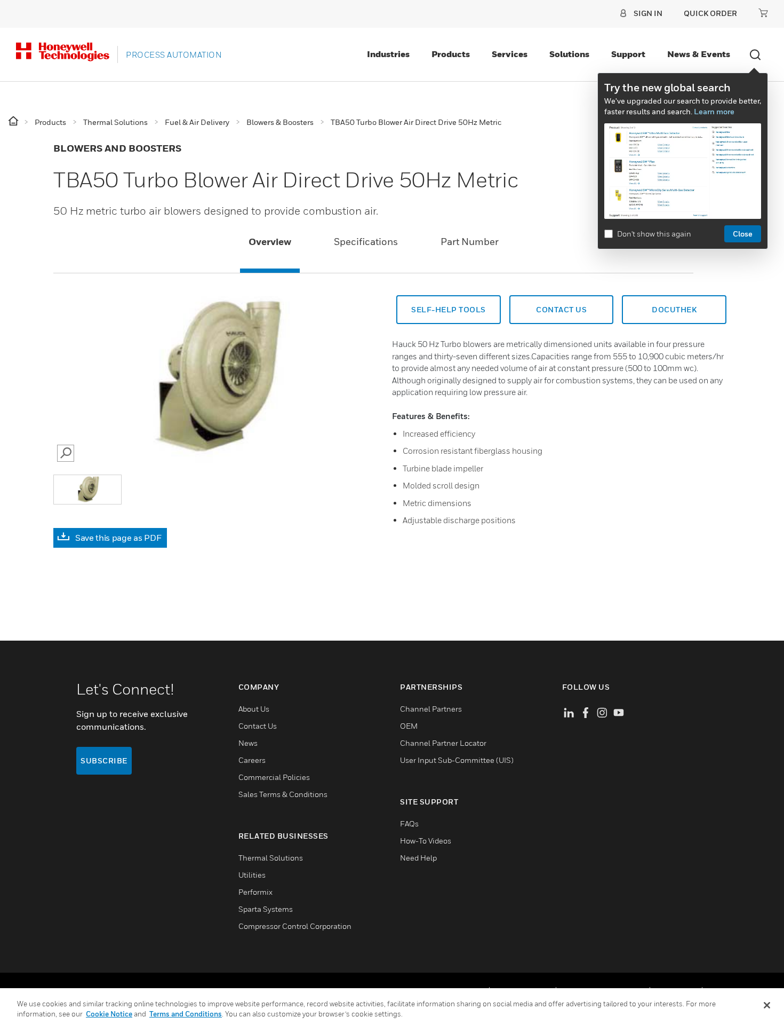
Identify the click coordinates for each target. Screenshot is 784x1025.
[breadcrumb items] (14, 121)
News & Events (698, 54)
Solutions (569, 54)
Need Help (418, 857)
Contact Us (561, 309)
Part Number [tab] (470, 241)
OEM (409, 725)
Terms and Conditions (185, 1014)
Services (509, 54)
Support (628, 54)
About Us (253, 708)
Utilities (252, 874)
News (248, 742)
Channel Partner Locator (443, 742)
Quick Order (710, 13)
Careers (252, 759)
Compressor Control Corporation (294, 926)
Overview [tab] (270, 241)
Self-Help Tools (448, 309)
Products (450, 54)
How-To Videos (425, 840)
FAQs (409, 823)
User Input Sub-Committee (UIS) (457, 759)
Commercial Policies (274, 777)
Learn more (714, 111)
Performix (255, 891)
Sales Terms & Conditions (282, 794)
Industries (388, 54)
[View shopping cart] (763, 13)
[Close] (767, 1005)
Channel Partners (431, 708)
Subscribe (104, 760)
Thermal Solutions (270, 857)
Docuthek (674, 309)
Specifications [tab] (366, 241)
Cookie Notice (109, 1014)
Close (743, 233)
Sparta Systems (265, 908)
